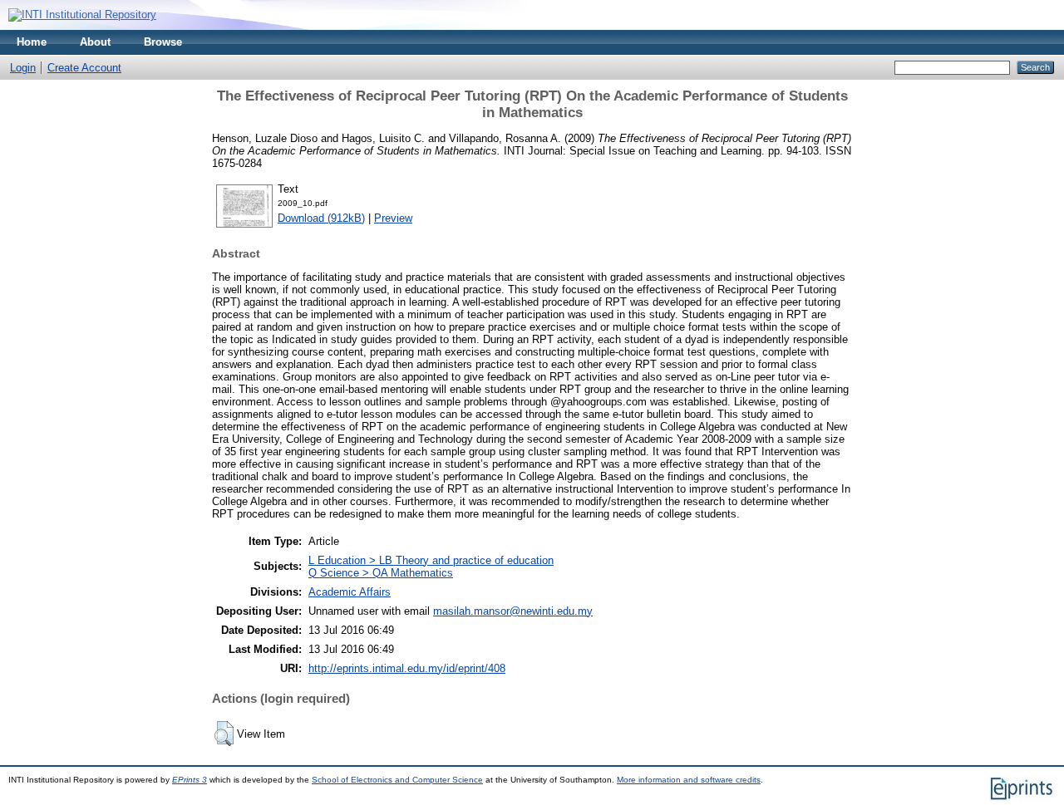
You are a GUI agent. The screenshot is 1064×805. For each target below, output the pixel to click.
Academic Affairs (349, 592)
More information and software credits (689, 779)
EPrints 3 (189, 779)
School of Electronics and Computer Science (397, 779)
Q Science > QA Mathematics (380, 573)
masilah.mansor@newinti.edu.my (513, 611)
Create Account (84, 67)
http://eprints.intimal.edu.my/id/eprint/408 (406, 668)
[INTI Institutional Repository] (82, 14)
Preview (393, 218)
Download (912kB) (321, 218)
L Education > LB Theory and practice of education (431, 560)
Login (23, 67)
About (95, 42)
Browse (163, 42)
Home (32, 42)
